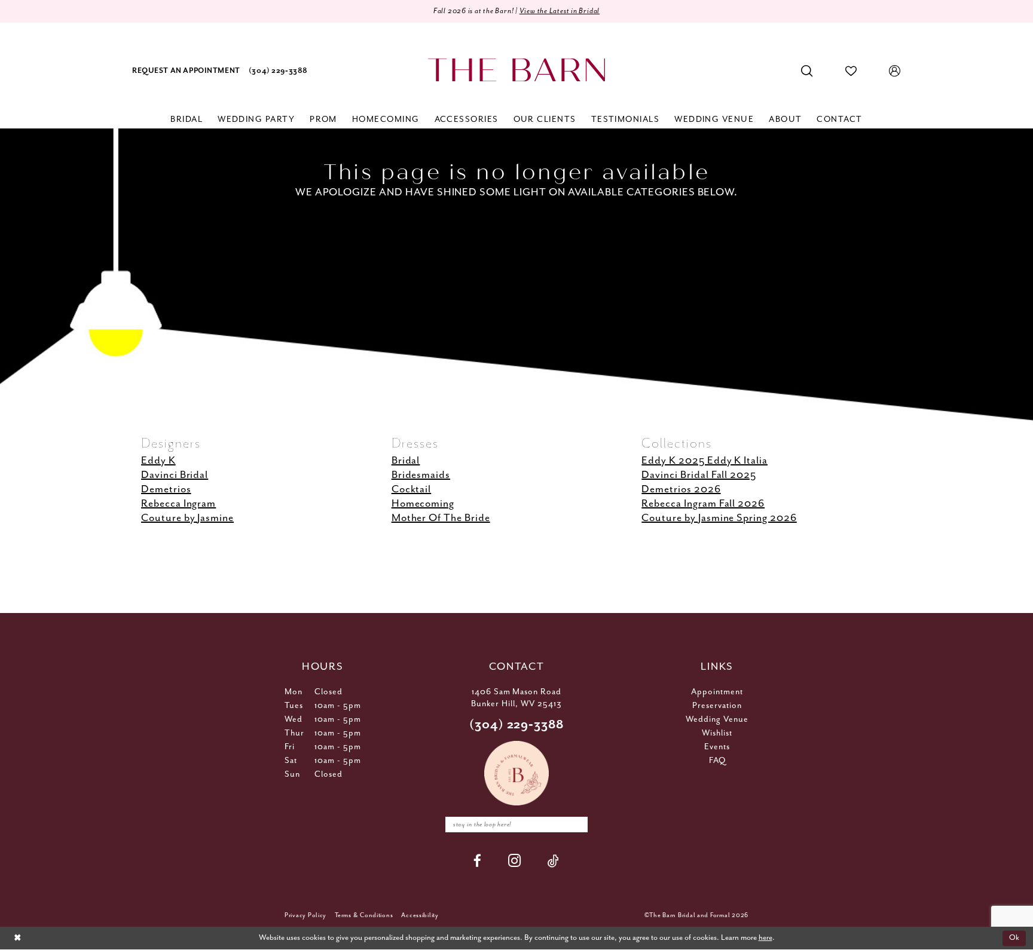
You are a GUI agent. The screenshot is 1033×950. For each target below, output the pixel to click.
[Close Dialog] (17, 938)
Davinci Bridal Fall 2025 (698, 475)
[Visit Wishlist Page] (851, 71)
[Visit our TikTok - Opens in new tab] (554, 861)
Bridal (406, 461)
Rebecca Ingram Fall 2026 (703, 504)
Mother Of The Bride (441, 518)
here (765, 937)
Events (717, 747)
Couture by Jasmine (187, 518)
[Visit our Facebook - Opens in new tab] (477, 861)
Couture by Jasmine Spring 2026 (719, 518)
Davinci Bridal (174, 475)
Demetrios (166, 489)
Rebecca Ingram (178, 504)
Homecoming (423, 504)
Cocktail (412, 489)
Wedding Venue (717, 719)
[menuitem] (186, 71)
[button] (895, 71)
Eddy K (158, 461)
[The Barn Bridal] (516, 70)
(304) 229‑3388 (516, 725)
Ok (1014, 938)
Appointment (717, 692)
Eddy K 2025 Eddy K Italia (704, 461)
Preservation (717, 705)
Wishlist (717, 733)
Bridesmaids (421, 475)
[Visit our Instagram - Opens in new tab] (514, 860)
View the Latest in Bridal (559, 11)
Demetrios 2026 (680, 489)
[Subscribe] (576, 824)
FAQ (717, 760)
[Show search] (807, 71)
